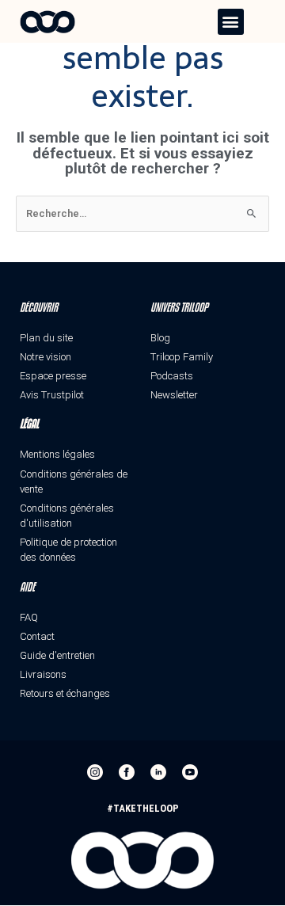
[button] (231, 22)
